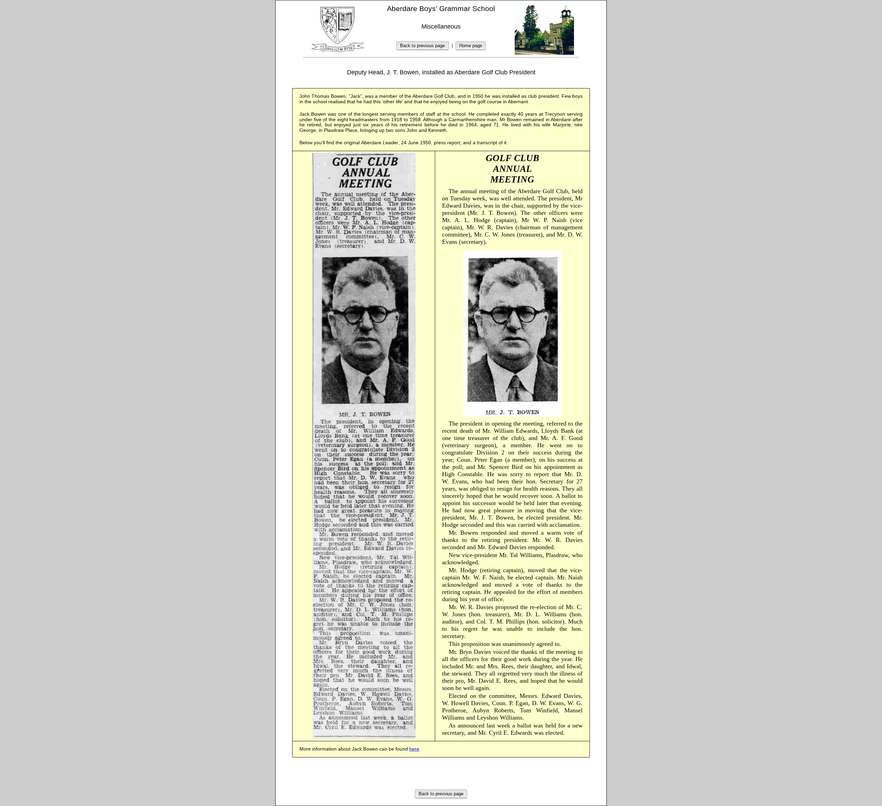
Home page (470, 45)
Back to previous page (422, 45)
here (414, 749)
